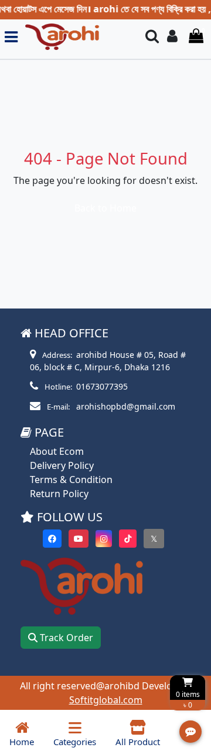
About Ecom (57, 451)
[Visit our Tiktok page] (128, 538)
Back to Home (105, 208)
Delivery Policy (62, 465)
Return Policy (59, 493)
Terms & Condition (71, 479)
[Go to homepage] (76, 37)
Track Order (65, 637)
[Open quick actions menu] (190, 731)
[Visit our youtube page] (79, 538)
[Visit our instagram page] (104, 538)
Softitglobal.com (105, 699)
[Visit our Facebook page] (52, 538)
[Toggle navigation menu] (11, 37)
